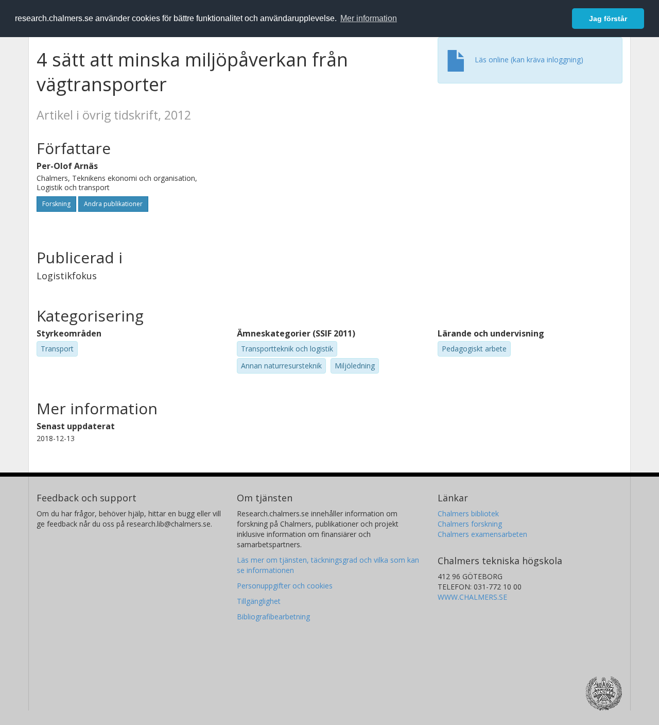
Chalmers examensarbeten (482, 534)
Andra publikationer (113, 203)
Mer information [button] (368, 18)
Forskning (56, 203)
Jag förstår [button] (608, 18)
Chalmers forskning (470, 524)
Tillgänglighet (259, 601)
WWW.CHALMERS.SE (472, 597)
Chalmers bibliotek (468, 513)
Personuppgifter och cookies (285, 586)
